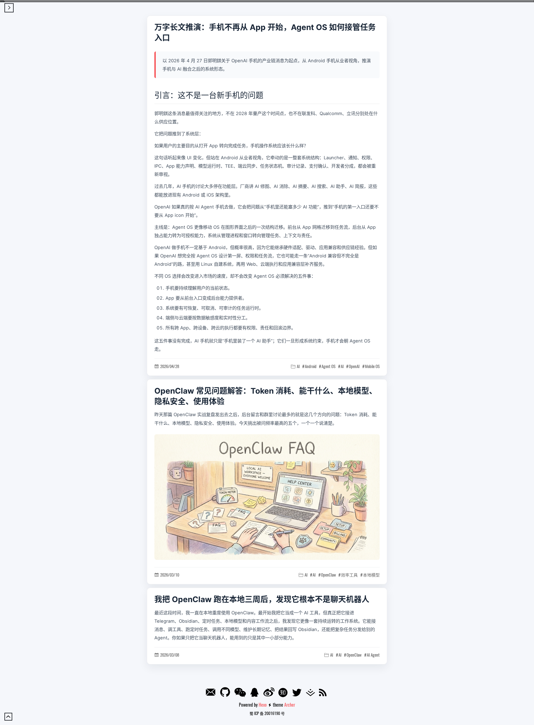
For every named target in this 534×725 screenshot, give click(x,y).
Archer (289, 704)
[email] (211, 693)
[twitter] (297, 693)
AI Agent (373, 655)
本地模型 (371, 575)
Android (311, 366)
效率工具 (349, 575)
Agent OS (328, 366)
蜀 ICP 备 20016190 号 (267, 713)
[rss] (324, 693)
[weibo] (270, 692)
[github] (226, 692)
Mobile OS (372, 366)
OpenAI (354, 366)
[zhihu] (284, 693)
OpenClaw (328, 575)
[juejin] (312, 692)
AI (342, 366)
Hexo (263, 704)
